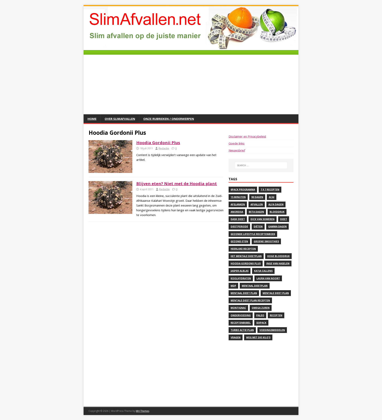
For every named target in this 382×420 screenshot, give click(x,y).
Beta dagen (256, 211)
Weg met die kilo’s (258, 337)
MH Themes (142, 411)
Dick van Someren (262, 219)
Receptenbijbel (241, 322)
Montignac (238, 307)
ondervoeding (241, 315)
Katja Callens (263, 271)
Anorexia (237, 211)
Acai (271, 197)
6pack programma (243, 189)
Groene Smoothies (266, 241)
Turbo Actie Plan (242, 330)
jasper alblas (239, 271)
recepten (276, 315)
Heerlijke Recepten (243, 248)
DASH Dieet (238, 219)
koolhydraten (241, 278)
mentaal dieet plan (244, 293)
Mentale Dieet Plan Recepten (250, 300)
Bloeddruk (277, 211)
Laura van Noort (268, 278)
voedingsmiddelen (272, 330)
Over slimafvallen (120, 119)
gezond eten (239, 241)
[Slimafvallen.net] (191, 52)
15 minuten (238, 197)
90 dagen (257, 197)
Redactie (164, 148)
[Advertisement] (191, 84)
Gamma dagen (277, 226)
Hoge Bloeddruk (278, 256)
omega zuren (261, 307)
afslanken (238, 204)
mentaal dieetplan (255, 285)
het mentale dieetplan (246, 256)
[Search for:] (261, 165)
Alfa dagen (276, 204)
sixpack (261, 322)
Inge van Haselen (277, 263)
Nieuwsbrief (237, 150)
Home (92, 119)
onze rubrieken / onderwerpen (168, 119)
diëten (258, 226)
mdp (233, 285)
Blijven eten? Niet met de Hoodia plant (176, 183)
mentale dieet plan (276, 293)
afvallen (256, 204)
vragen (236, 337)
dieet (283, 219)
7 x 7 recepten (270, 189)
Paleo (260, 315)
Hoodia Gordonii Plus (158, 142)
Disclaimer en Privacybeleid (247, 136)
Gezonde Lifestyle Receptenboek (253, 234)
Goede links (237, 143)
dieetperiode (239, 226)
